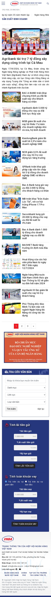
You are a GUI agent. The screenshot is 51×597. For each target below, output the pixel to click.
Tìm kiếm (11, 409)
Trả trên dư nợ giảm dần (14, 483)
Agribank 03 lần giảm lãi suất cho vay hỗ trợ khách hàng (35, 293)
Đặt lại (41, 409)
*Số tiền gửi (25, 431)
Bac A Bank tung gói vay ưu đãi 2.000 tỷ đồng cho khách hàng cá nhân (35, 188)
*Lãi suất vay (25, 500)
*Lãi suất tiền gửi (25, 442)
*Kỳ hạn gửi (25, 453)
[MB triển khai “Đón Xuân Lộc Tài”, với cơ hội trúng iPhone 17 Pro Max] (11, 203)
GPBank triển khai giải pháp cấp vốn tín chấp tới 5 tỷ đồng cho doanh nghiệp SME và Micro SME (35, 172)
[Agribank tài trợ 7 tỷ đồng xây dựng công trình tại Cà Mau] (25, 42)
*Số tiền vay (25, 489)
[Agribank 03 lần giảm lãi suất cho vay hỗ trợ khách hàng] (11, 294)
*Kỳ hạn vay (25, 511)
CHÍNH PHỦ (24, 574)
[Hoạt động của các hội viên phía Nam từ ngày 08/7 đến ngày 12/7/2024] (11, 263)
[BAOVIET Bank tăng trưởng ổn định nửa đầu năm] (11, 249)
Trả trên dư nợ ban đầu (34, 483)
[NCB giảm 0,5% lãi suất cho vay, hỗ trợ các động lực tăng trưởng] (11, 157)
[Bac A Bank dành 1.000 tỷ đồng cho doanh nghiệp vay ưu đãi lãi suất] (11, 233)
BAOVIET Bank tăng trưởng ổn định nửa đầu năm (35, 248)
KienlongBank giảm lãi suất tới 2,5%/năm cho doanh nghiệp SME (34, 141)
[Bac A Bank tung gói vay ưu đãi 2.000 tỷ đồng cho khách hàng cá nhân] (11, 189)
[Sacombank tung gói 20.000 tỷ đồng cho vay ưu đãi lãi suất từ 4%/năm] (11, 218)
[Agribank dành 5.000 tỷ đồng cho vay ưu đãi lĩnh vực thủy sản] (11, 112)
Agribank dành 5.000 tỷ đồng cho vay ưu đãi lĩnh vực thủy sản (34, 111)
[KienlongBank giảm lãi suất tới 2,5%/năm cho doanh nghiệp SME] (11, 142)
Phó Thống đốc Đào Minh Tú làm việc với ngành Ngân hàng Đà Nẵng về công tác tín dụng (33, 310)
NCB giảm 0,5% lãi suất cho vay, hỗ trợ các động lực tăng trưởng (34, 155)
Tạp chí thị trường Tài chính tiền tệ (38, 574)
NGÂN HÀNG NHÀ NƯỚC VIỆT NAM (11, 574)
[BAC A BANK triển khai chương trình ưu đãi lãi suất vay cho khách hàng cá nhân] (11, 97)
